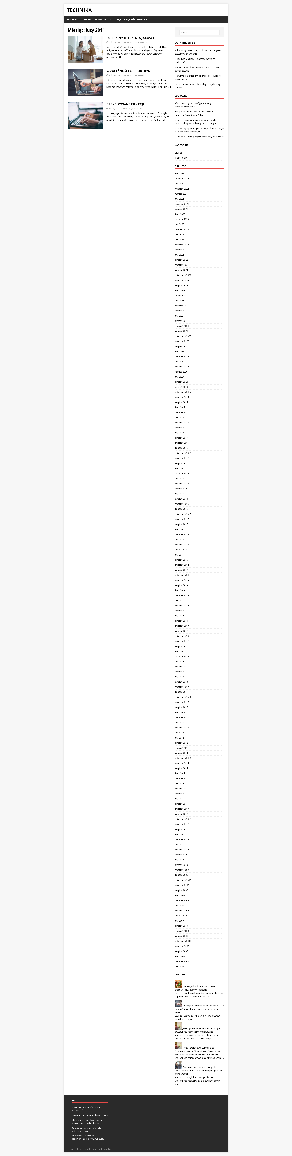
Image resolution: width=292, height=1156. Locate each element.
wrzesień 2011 (182, 763)
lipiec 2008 (180, 956)
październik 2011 (183, 758)
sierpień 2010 (181, 829)
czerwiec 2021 (182, 295)
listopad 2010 (181, 814)
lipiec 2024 (180, 173)
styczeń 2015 (181, 559)
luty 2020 (179, 376)
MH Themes (109, 1149)
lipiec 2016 (180, 468)
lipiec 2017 (180, 407)
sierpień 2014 (181, 585)
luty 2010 (179, 859)
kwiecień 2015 (182, 544)
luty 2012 (179, 737)
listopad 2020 (181, 330)
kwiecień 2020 (182, 366)
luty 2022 (179, 254)
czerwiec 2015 (182, 534)
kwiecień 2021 (182, 305)
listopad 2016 (181, 447)
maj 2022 (179, 239)
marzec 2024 (181, 193)
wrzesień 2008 (182, 946)
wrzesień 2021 (182, 280)
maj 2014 (179, 600)
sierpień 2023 (181, 209)
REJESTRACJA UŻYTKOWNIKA (132, 19)
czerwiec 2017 (182, 412)
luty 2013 (179, 676)
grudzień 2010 (182, 808)
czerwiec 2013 (182, 656)
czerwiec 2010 (182, 839)
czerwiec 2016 (182, 473)
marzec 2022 (181, 249)
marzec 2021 (181, 310)
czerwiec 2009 (182, 900)
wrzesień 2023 (182, 203)
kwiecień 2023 (182, 229)
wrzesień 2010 (182, 824)
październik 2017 (183, 392)
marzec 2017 (181, 427)
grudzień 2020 (182, 325)
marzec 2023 (181, 234)
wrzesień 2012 (182, 702)
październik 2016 (183, 453)
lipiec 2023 (180, 214)
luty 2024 (179, 198)
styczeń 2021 (181, 320)
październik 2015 (183, 514)
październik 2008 (183, 941)
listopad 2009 (181, 874)
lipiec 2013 (180, 651)
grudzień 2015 (182, 503)
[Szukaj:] (199, 32)
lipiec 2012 (180, 712)
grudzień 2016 (182, 442)
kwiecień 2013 (182, 666)
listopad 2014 (181, 569)
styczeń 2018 (181, 386)
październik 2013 (183, 636)
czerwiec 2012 (182, 717)
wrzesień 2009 (182, 885)
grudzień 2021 (182, 264)
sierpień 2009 (181, 890)
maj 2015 (179, 539)
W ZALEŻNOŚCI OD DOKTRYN (128, 71)
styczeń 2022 (181, 259)
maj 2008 (179, 966)
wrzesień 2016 (182, 458)
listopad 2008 (181, 935)
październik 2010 (183, 819)
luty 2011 (179, 798)
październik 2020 (183, 336)
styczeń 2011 (181, 803)
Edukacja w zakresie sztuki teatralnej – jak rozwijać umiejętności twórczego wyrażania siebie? (199, 1009)
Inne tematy (181, 157)
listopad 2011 (181, 752)
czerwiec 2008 (182, 961)
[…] (121, 57)
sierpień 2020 (181, 346)
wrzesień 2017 (182, 397)
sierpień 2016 (181, 463)
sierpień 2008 (181, 951)
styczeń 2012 (181, 742)
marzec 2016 (181, 488)
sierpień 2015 (181, 524)
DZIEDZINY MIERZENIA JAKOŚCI (130, 38)
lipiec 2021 (180, 290)
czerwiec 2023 (182, 219)
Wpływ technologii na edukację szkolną (90, 1115)
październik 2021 (183, 275)
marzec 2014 (181, 610)
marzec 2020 (181, 371)
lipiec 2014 (180, 590)
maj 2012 (179, 722)
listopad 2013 (181, 631)
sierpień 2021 (181, 285)
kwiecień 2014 (182, 605)
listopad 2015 (181, 508)
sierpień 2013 (181, 646)
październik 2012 (183, 697)
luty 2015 (179, 554)
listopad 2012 (181, 691)
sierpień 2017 (181, 402)
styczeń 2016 (181, 498)
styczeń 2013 (181, 681)
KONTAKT (72, 19)
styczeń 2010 (181, 864)
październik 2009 (183, 880)
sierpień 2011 (181, 768)
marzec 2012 (181, 732)
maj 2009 (179, 905)
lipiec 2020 (180, 351)
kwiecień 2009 (182, 910)
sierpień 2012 (181, 707)
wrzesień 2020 (182, 341)
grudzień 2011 (182, 747)
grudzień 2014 (182, 564)
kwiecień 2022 (182, 244)
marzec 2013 (181, 671)
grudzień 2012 (182, 686)
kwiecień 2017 (182, 422)
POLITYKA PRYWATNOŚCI (97, 19)
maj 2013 (179, 661)
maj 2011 (179, 783)
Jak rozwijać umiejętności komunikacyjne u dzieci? (199, 136)
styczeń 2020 (181, 381)
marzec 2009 (181, 915)
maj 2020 (179, 361)
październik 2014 (183, 575)
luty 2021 (179, 315)
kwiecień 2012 (182, 727)
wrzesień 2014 (182, 580)
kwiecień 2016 (182, 483)
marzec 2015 (181, 549)
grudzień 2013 (182, 625)
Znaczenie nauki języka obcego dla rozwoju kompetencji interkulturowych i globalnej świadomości (199, 1070)
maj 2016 (179, 478)
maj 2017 (179, 417)
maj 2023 (179, 224)
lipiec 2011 (180, 773)
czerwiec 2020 (182, 356)
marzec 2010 (181, 854)
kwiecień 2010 (182, 849)
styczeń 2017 (181, 437)
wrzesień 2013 (182, 641)
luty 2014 (179, 615)
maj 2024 (179, 183)
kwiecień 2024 (182, 188)
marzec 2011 (181, 793)
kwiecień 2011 (182, 788)
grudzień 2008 (182, 930)
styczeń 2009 (181, 925)
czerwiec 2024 (182, 178)
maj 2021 (179, 300)
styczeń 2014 (181, 620)
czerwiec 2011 (182, 778)
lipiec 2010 (180, 834)
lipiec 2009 (180, 895)
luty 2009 (179, 920)
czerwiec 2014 (182, 595)
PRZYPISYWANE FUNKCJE (125, 104)
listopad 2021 (181, 270)
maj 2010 (179, 844)
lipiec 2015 (180, 529)
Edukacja (179, 152)
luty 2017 (179, 432)
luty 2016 (179, 493)
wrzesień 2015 (182, 519)
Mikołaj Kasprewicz (135, 42)
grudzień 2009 (182, 869)
